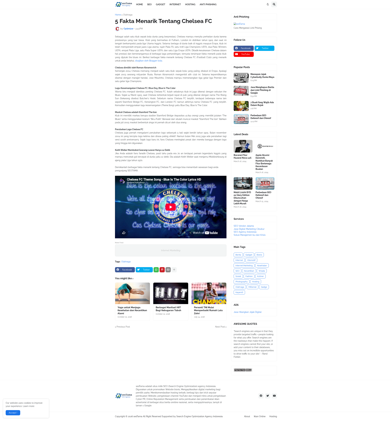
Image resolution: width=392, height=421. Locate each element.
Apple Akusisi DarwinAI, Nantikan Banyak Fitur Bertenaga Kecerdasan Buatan (264, 162)
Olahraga (127, 15)
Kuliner (260, 276)
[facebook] (261, 395)
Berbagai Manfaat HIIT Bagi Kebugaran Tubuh (168, 309)
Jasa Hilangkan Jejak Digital (248, 312)
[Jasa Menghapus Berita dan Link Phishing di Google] (241, 91)
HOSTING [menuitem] (190, 4)
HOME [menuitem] (139, 4)
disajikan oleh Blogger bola (148, 60)
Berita (238, 255)
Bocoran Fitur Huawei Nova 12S (242, 156)
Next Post (220, 327)
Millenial (252, 287)
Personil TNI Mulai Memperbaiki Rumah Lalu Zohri (208, 310)
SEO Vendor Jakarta (244, 226)
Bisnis (259, 255)
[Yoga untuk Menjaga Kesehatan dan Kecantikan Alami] (132, 293)
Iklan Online (260, 416)
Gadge (264, 287)
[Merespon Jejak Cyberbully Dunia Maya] (241, 78)
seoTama (137, 416)
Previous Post (123, 327)
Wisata (262, 271)
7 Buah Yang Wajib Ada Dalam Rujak (262, 103)
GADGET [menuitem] (160, 4)
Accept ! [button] (13, 412)
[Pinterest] (162, 269)
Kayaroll (239, 292)
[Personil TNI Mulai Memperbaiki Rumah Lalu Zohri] (209, 293)
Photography (242, 281)
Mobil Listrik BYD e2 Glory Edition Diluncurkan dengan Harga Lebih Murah (242, 198)
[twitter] (267, 395)
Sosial (238, 276)
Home (118, 15)
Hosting (255, 281)
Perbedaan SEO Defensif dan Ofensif (261, 116)
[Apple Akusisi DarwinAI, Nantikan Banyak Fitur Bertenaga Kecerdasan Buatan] (265, 146)
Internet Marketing (170, 250)
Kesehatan (262, 265)
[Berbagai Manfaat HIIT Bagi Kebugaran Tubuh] (170, 293)
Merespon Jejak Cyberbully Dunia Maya (262, 75)
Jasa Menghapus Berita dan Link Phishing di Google (262, 90)
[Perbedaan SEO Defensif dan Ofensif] (241, 119)
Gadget (248, 255)
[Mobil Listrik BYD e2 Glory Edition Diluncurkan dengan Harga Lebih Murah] (243, 183)
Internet (239, 260)
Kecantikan (249, 271)
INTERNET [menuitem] (175, 4)
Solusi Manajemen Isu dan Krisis (250, 235)
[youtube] (274, 395)
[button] (267, 4)
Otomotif (251, 260)
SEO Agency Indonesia (245, 232)
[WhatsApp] (156, 269)
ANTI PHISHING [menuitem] (208, 4)
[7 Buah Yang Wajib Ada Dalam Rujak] (241, 106)
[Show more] (174, 269)
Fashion (249, 276)
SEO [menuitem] (149, 4)
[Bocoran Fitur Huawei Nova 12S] (243, 146)
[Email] (168, 269)
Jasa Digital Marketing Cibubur (249, 229)
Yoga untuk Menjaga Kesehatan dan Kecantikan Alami (132, 310)
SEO (237, 271)
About (247, 416)
